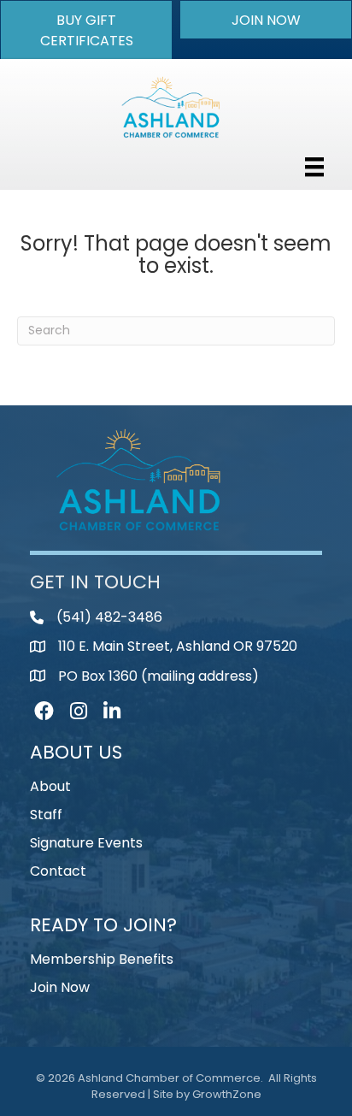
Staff (46, 814)
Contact (58, 871)
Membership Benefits (101, 959)
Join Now (60, 987)
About (50, 786)
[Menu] (314, 167)
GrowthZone (226, 1094)
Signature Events (86, 843)
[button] (86, 30)
